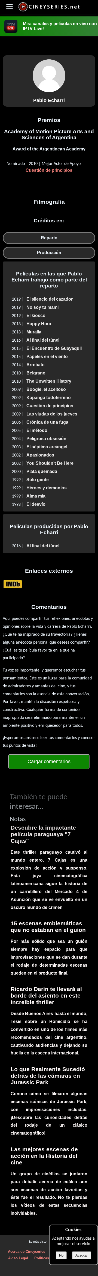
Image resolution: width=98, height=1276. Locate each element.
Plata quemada (41, 471)
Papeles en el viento (47, 356)
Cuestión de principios (49, 170)
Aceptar (81, 1255)
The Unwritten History (48, 381)
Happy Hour (38, 323)
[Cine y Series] (49, 10)
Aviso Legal (18, 1258)
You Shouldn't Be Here (50, 463)
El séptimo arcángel (46, 446)
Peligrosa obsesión (46, 438)
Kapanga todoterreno (48, 397)
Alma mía (35, 496)
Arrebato (35, 364)
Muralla (33, 332)
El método (36, 430)
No (61, 1255)
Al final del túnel (42, 340)
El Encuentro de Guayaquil (54, 348)
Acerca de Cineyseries (26, 1251)
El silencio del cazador (49, 299)
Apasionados (40, 455)
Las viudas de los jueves (51, 414)
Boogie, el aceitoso (46, 389)
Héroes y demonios (46, 488)
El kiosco (35, 315)
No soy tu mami (42, 307)
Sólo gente (37, 479)
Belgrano (35, 373)
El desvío (35, 504)
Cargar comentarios (49, 761)
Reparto (49, 238)
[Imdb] (13, 584)
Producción (49, 252)
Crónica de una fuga (47, 422)
